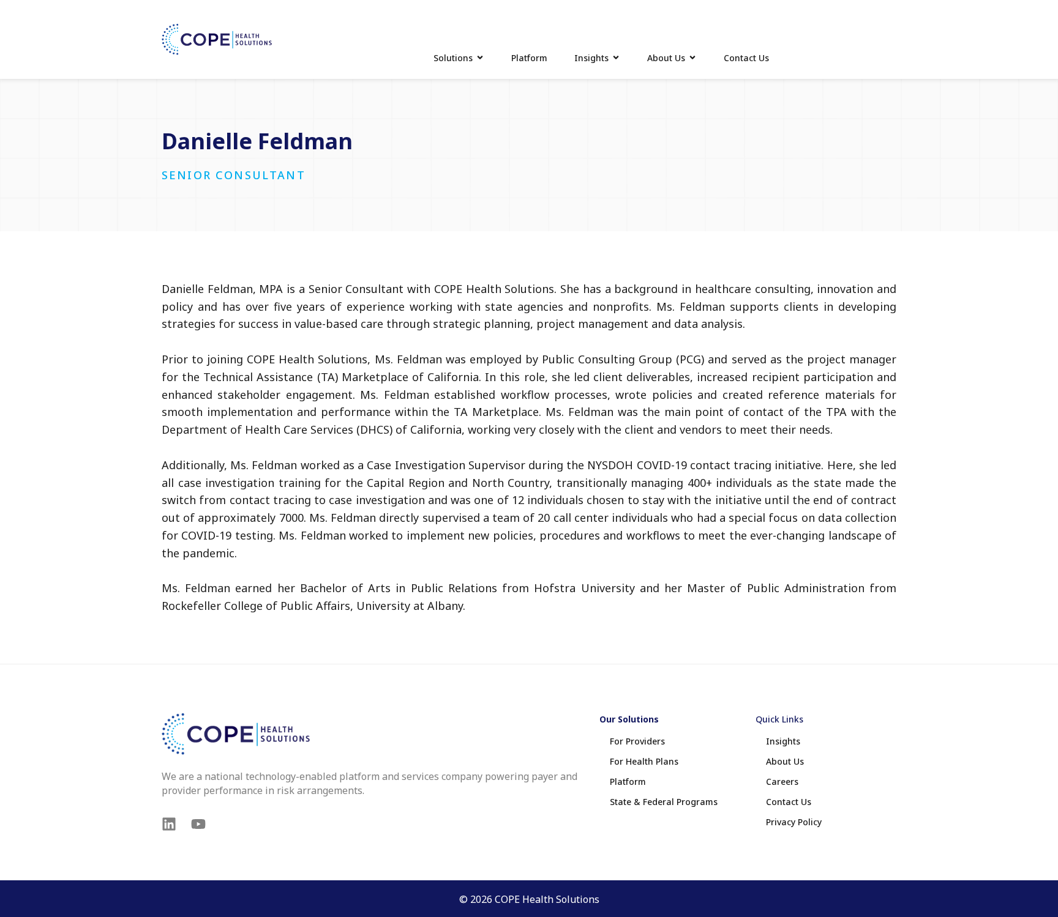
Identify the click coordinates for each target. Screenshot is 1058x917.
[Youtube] (198, 824)
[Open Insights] (616, 57)
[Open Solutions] (480, 57)
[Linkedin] (169, 824)
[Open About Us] (692, 57)
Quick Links (779, 719)
